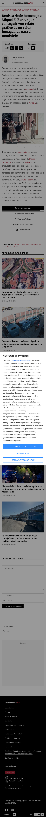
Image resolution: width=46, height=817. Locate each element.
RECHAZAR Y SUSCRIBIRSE (23, 460)
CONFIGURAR (23, 453)
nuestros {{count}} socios (21, 360)
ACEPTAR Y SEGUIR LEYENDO (23, 447)
